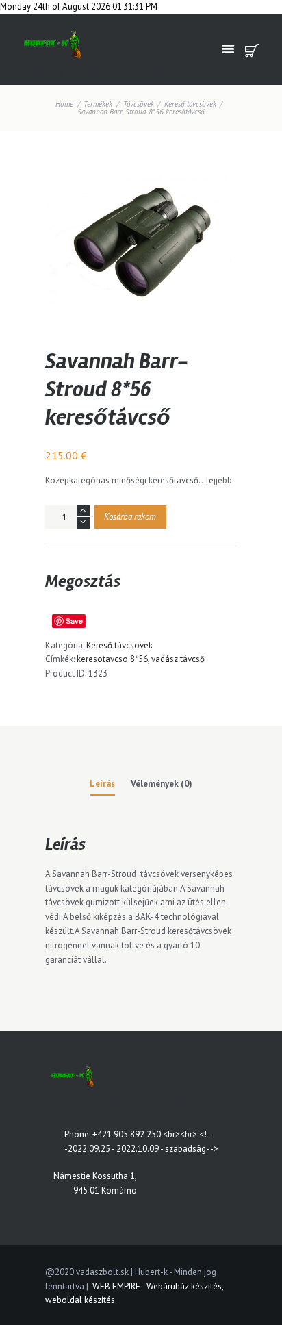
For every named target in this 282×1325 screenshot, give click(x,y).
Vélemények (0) (161, 784)
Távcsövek (138, 104)
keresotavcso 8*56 (112, 659)
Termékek (98, 104)
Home (64, 104)
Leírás (102, 784)
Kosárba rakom (130, 516)
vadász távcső (178, 659)
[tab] (102, 786)
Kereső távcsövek (190, 104)
